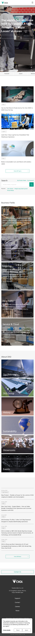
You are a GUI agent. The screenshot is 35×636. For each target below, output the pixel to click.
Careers (17, 606)
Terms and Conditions (18, 618)
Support (17, 598)
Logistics (4, 131)
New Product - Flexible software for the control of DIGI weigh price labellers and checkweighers (17, 496)
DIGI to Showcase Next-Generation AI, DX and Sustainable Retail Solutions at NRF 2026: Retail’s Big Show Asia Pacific (16, 546)
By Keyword (30, 180)
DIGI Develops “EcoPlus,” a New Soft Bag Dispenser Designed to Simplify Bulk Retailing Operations (16, 521)
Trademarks (26, 618)
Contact (17, 602)
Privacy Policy (9, 618)
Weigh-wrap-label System (21, 189)
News (17, 610)
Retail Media (10, 191)
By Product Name (21, 180)
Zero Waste (10, 189)
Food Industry (5, 492)
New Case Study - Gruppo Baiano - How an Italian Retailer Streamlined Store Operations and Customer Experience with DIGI (16, 508)
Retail (3, 104)
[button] (3, 48)
